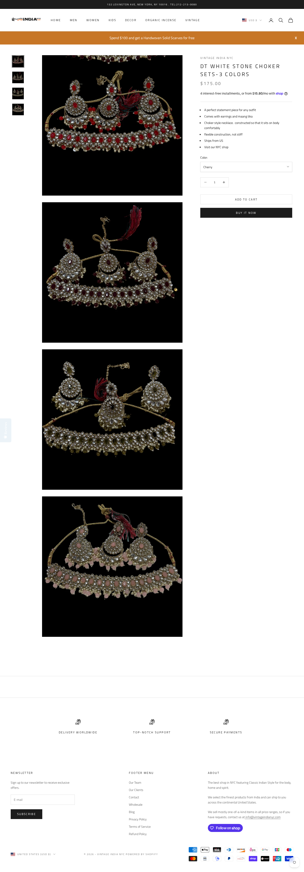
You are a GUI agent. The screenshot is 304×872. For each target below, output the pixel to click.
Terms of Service (140, 826)
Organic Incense (160, 20)
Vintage (192, 20)
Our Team (135, 782)
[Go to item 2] (18, 77)
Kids (112, 20)
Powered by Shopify (142, 854)
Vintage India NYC (216, 58)
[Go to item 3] (18, 93)
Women (93, 20)
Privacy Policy (138, 819)
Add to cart (246, 199)
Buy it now (246, 212)
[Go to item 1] (18, 61)
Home (56, 20)
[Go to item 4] (18, 109)
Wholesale (135, 804)
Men (73, 20)
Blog (132, 811)
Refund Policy (138, 834)
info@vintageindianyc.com (263, 817)
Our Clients (136, 789)
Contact (134, 797)
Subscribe (26, 814)
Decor (130, 20)
